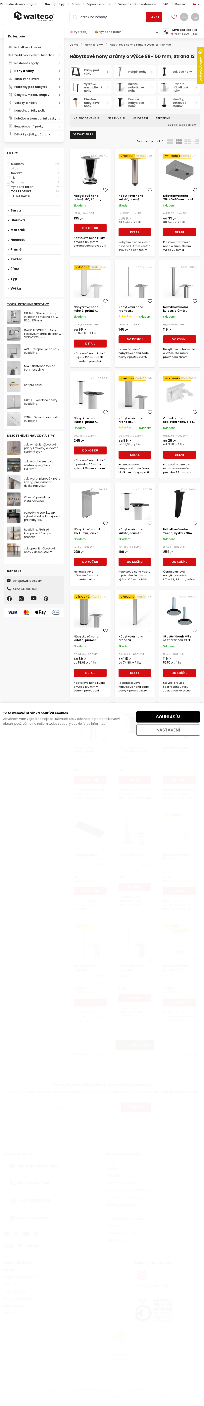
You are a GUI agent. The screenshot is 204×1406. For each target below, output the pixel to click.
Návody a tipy (55, 4)
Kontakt (181, 4)
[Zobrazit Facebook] (10, 598)
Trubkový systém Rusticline (34, 55)
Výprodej (35, 182)
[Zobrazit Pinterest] (47, 598)
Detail (135, 232)
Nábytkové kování (27, 47)
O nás (76, 4)
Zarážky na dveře (27, 79)
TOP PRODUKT (35, 191)
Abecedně (162, 118)
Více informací (95, 723)
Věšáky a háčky (25, 103)
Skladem (35, 164)
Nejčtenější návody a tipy (31, 435)
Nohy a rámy (24, 71)
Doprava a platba (99, 4)
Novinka (35, 173)
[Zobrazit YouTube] (34, 598)
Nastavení (168, 730)
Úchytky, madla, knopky (31, 95)
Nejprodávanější (87, 118)
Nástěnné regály (26, 63)
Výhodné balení (35, 187)
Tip (35, 178)
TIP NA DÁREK (35, 196)
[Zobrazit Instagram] (22, 598)
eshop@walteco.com (27, 581)
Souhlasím (168, 717)
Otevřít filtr (83, 134)
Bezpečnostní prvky (28, 126)
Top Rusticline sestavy (28, 304)
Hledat (154, 17)
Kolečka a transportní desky (35, 118)
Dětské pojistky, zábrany (32, 134)
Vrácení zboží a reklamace (137, 4)
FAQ (166, 4)
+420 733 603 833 (25, 589)
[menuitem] (80, 32)
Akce (35, 168)
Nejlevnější (116, 118)
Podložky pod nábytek (30, 87)
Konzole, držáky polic (29, 111)
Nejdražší (140, 118)
